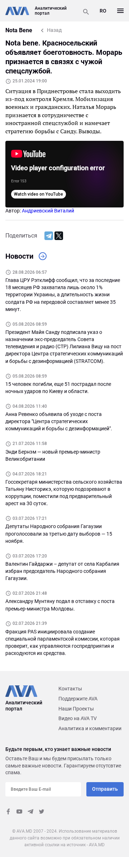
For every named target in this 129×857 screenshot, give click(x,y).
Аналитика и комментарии (89, 728)
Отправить (105, 789)
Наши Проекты (76, 709)
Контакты (70, 688)
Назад (54, 30)
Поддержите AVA (77, 699)
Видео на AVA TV (77, 718)
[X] (58, 235)
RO (103, 11)
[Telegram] (48, 235)
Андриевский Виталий (48, 211)
